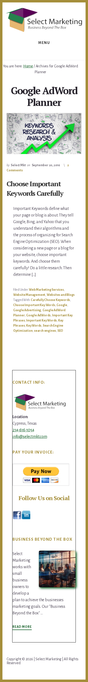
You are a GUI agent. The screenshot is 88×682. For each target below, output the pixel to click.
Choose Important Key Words (34, 305)
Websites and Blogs (61, 295)
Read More (22, 627)
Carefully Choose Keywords (50, 300)
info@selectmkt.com (29, 436)
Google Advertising (27, 310)
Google (61, 305)
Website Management (29, 295)
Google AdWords (38, 315)
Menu (44, 43)
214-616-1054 (23, 430)
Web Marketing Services (46, 289)
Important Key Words (41, 320)
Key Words (33, 325)
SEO (60, 330)
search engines (45, 330)
